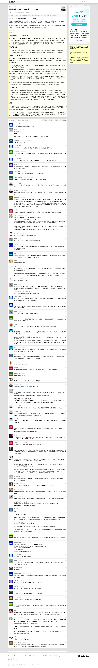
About (9, 655)
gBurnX (16, 509)
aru (14, 597)
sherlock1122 (17, 642)
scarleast (17, 12)
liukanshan (16, 448)
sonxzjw (16, 367)
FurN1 (15, 238)
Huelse (15, 164)
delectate (16, 329)
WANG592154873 (18, 177)
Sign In (88, 2)
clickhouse (16, 151)
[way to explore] (12, 1)
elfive (15, 266)
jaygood (16, 244)
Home (79, 2)
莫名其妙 (63, 120)
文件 (51, 120)
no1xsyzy (16, 457)
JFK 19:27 (37, 664)
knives (15, 354)
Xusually (16, 129)
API (30, 655)
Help (14, 655)
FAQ (34, 655)
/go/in (84, 52)
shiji (15, 591)
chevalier (16, 483)
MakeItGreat (17, 140)
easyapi (76, 42)
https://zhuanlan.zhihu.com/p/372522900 (23, 291)
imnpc (15, 496)
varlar (15, 489)
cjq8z (15, 215)
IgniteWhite (22, 255)
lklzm (15, 535)
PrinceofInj (16, 197)
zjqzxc (15, 324)
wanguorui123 (17, 362)
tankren (16, 637)
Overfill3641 (17, 210)
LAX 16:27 (32, 664)
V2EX (10, 6)
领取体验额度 (79, 40)
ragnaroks (16, 378)
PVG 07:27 (26, 664)
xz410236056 (17, 476)
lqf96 (15, 253)
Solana (39, 655)
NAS (15, 6)
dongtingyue (17, 373)
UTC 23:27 (21, 664)
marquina (16, 435)
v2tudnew (17, 469)
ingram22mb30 (17, 124)
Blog (26, 655)
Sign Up (84, 2)
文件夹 (45, 120)
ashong (16, 233)
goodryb (16, 418)
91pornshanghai (18, 567)
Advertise (20, 655)
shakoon (16, 603)
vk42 (15, 317)
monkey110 (17, 171)
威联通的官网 (19, 50)
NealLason (16, 610)
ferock (15, 260)
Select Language (63, 655)
